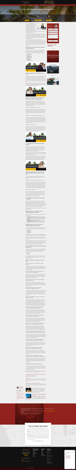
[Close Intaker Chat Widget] (74, 450)
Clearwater (48, 461)
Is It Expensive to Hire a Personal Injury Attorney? (20, 398)
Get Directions (48, 453)
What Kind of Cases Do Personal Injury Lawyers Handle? (20, 392)
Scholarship (34, 456)
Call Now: (41, 95)
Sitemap (33, 468)
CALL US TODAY (50, 410)
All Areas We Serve (43, 455)
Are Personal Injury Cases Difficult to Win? (21, 393)
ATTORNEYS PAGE (48, 20)
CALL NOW (26, 20)
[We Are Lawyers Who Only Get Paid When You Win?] (28, 390)
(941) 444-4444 (28, 45)
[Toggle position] (72, 450)
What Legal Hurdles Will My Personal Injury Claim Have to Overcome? (21, 394)
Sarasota (42, 451)
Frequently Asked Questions (22, 22)
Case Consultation (30, 70)
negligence (29, 249)
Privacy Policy (30, 468)
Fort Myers (42, 454)
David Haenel (21, 387)
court (31, 158)
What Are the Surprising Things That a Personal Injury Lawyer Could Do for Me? (20, 397)
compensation (33, 32)
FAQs (33, 454)
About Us (34, 455)
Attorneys (34, 451)
